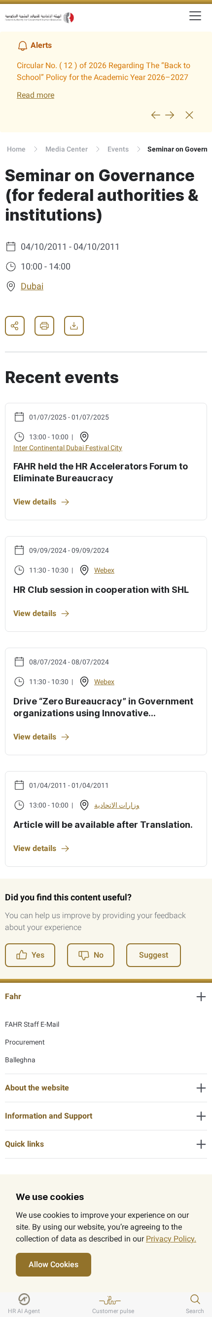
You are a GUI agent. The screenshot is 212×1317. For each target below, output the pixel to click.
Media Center (66, 149)
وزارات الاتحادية (117, 805)
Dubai (32, 286)
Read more (35, 95)
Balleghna (20, 1060)
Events (118, 149)
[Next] (170, 115)
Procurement (25, 1042)
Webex (104, 570)
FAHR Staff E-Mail (32, 1024)
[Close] (189, 115)
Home (16, 149)
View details (34, 501)
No (99, 955)
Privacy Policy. (171, 1238)
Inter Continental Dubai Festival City (67, 448)
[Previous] (156, 115)
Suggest (153, 955)
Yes (38, 955)
